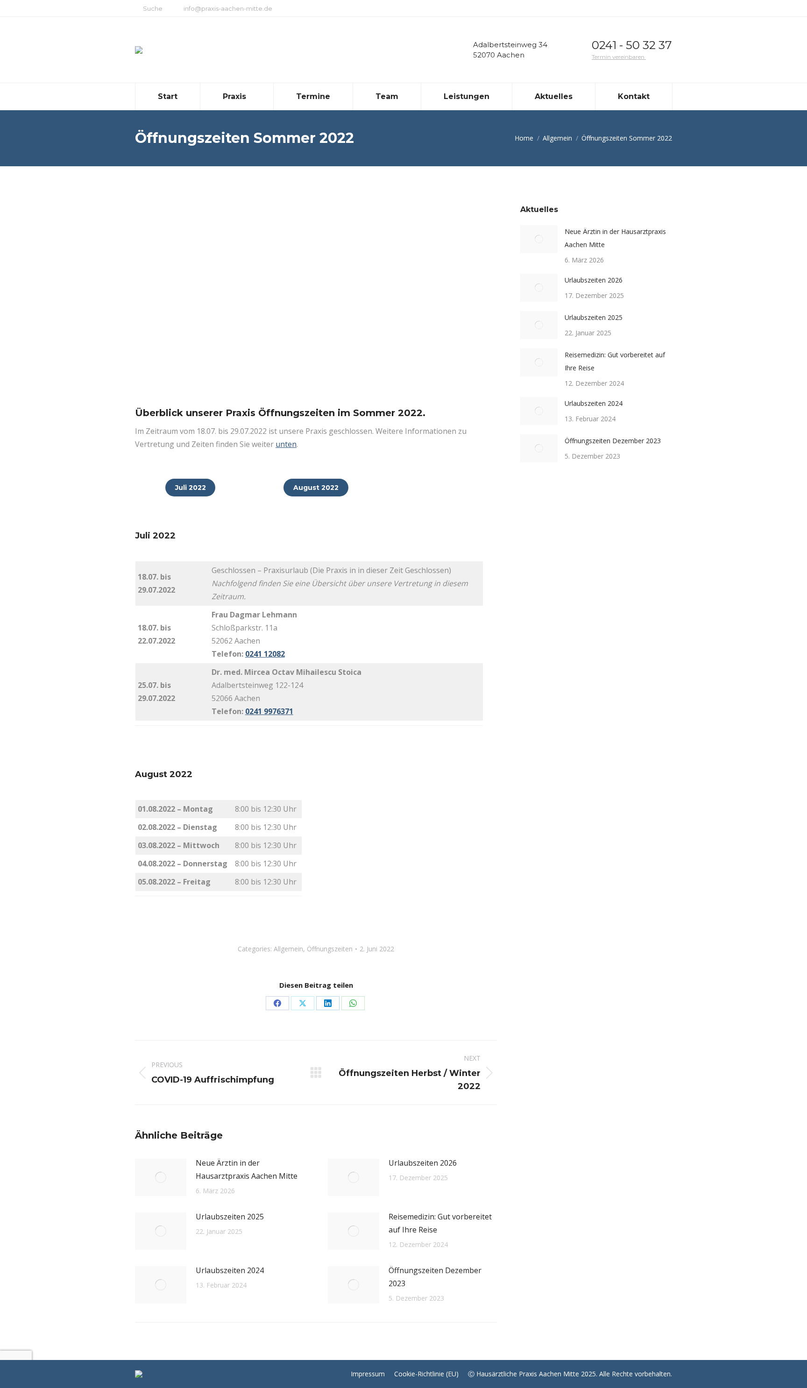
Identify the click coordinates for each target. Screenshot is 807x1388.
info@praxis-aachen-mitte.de (228, 8)
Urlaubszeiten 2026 (423, 1163)
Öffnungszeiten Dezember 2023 (435, 1277)
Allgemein (288, 948)
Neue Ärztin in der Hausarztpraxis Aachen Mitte (246, 1169)
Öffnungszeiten (330, 948)
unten (286, 444)
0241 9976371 (269, 711)
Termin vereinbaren (619, 56)
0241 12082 (265, 654)
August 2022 (316, 487)
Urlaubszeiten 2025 (230, 1216)
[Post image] (160, 1177)
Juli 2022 (190, 487)
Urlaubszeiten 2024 (230, 1270)
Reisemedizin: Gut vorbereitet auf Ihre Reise (440, 1223)
